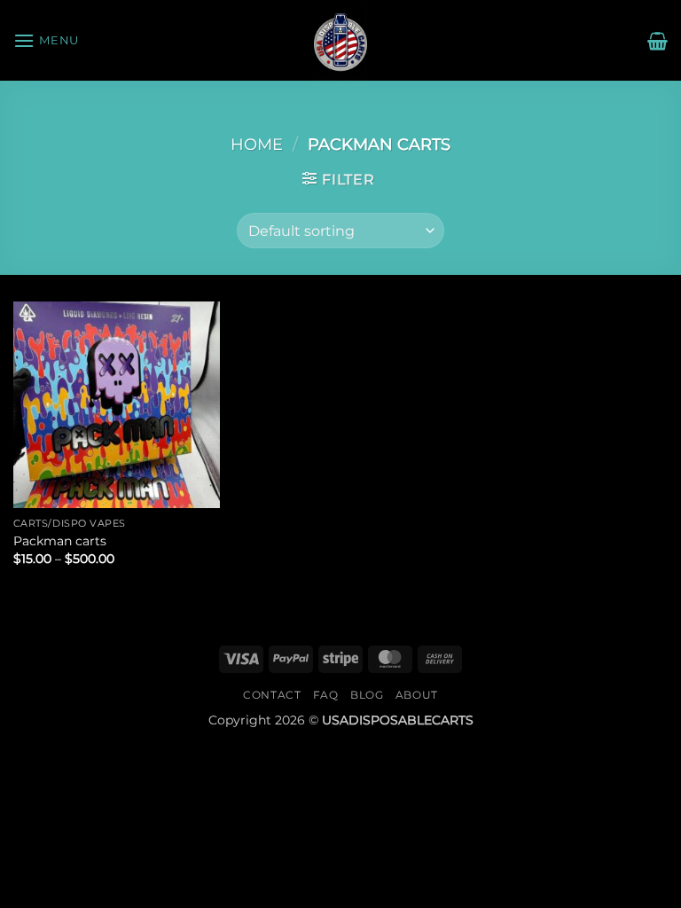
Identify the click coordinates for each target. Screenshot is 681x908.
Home (257, 144)
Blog (366, 694)
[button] (46, 40)
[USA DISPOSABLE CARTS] (340, 40)
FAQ (326, 694)
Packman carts (59, 541)
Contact (272, 694)
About (416, 694)
